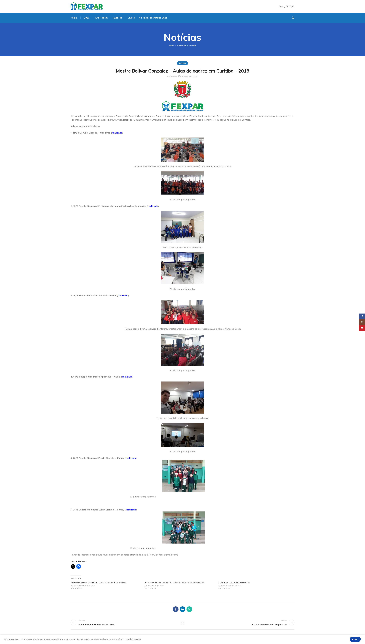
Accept (355, 639)
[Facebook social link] (176, 609)
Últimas (192, 45)
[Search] (293, 18)
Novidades (181, 45)
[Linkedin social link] (182, 609)
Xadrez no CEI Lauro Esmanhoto (234, 583)
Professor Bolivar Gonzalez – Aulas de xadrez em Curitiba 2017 (174, 583)
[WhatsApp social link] (189, 609)
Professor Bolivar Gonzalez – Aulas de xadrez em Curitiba (98, 583)
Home (171, 45)
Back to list (182, 622)
